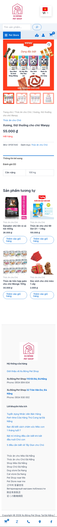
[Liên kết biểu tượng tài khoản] (43, 35)
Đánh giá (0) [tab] (9, 164)
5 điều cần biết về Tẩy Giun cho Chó (25, 445)
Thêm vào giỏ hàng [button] (13, 239)
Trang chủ (8, 112)
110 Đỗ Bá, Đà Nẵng (36, 378)
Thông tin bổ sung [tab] (12, 158)
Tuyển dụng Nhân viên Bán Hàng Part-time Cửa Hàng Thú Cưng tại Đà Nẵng (26, 418)
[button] (49, 44)
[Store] (37, 35)
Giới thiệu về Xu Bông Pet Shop (23, 371)
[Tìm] (36, 27)
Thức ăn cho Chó (23, 112)
